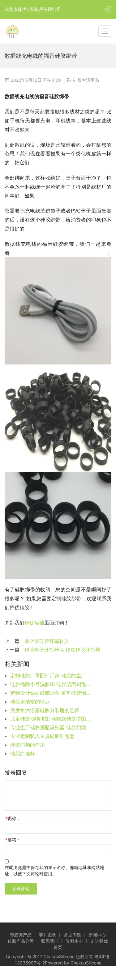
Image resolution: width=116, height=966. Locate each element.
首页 (58, 947)
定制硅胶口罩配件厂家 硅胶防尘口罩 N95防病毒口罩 (50, 675)
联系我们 (49, 941)
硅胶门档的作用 (27, 745)
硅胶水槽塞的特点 (30, 701)
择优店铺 (34, 623)
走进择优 (99, 941)
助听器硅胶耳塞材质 (46, 641)
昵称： (12, 818)
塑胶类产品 (21, 934)
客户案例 (47, 934)
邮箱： (12, 839)
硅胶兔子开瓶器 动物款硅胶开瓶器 (62, 650)
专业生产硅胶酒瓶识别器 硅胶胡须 (48, 727)
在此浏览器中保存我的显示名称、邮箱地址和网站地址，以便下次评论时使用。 (54, 870)
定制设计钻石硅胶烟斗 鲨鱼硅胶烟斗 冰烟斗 (50, 693)
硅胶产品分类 (21, 941)
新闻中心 (97, 934)
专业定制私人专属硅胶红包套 (42, 736)
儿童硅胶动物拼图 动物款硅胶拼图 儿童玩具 (50, 719)
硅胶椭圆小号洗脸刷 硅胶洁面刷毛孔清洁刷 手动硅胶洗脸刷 (50, 684)
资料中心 (74, 941)
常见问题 (72, 934)
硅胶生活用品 (86, 80)
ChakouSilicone (86, 962)
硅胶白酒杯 (22, 753)
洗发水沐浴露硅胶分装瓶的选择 (44, 710)
